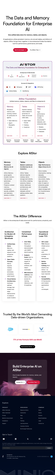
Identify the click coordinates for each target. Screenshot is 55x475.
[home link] (3, 456)
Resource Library (24, 410)
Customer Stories (24, 426)
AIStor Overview (6, 410)
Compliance (5, 420)
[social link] (3, 439)
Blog (21, 415)
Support (4, 423)
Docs (21, 418)
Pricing (4, 415)
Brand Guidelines (42, 418)
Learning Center (24, 423)
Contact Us (41, 423)
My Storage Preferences (26, 428)
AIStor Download (6, 412)
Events (40, 412)
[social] (15, 439)
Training (22, 420)
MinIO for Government (7, 418)
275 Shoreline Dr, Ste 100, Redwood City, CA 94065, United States (16, 457)
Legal (39, 420)
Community (23, 412)
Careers (40, 415)
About (39, 410)
